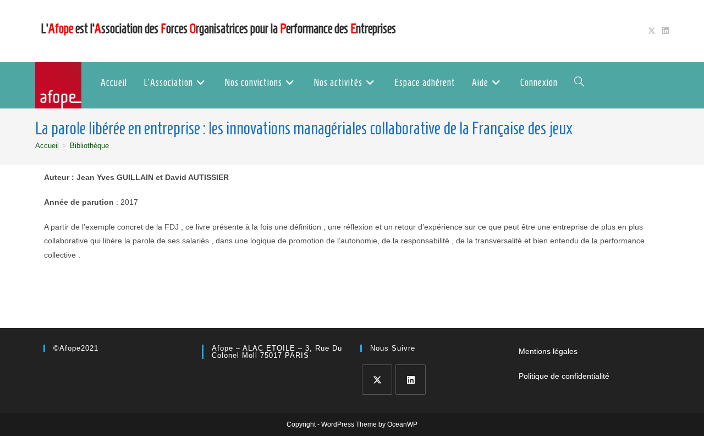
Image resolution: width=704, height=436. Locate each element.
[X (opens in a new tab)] (652, 30)
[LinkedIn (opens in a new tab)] (664, 30)
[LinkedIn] (410, 379)
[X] (377, 379)
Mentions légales (548, 351)
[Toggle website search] (579, 82)
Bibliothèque (89, 145)
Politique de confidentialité (564, 376)
